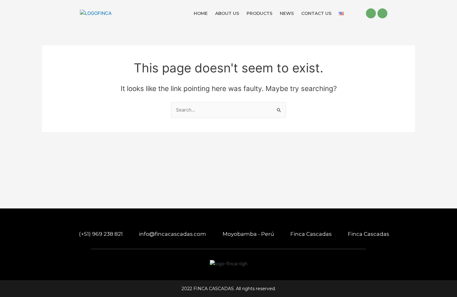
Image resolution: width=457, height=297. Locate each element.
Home (201, 13)
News (287, 13)
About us (227, 13)
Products (259, 13)
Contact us (316, 13)
